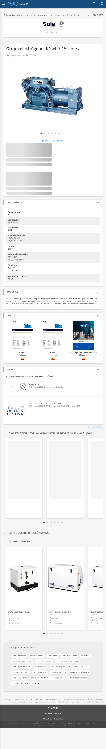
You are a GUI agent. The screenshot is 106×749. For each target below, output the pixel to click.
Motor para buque (81, 667)
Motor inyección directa (22, 667)
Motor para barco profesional (67, 661)
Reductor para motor (21, 672)
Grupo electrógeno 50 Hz (60, 667)
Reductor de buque (58, 672)
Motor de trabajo (36, 656)
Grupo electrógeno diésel (22, 661)
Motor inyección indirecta (77, 678)
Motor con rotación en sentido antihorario (47, 678)
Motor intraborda (19, 656)
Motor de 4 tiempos (69, 656)
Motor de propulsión (44, 661)
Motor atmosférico (20, 678)
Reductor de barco (40, 672)
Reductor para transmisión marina (26, 683)
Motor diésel (52, 656)
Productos (51, 32)
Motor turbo (85, 656)
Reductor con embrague (79, 672)
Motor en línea (40, 667)
